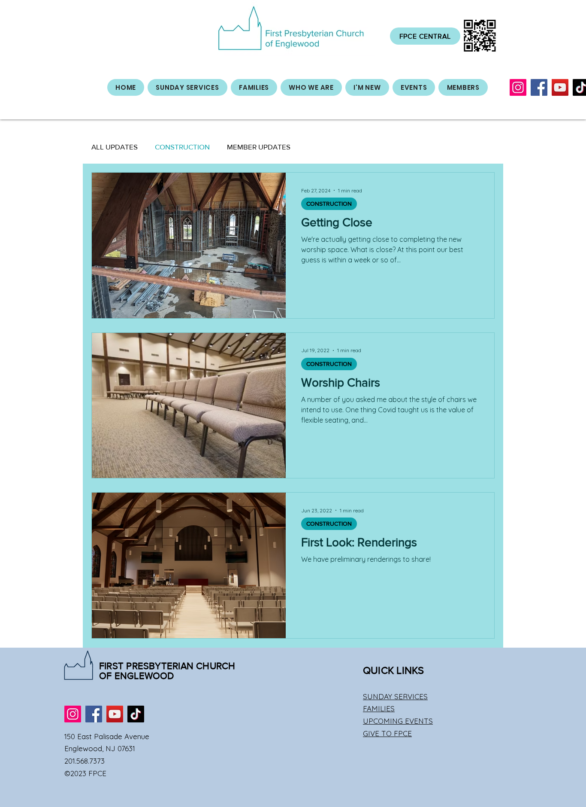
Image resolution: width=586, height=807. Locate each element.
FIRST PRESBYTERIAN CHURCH (167, 666)
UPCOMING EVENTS (398, 720)
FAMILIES (379, 708)
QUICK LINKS (393, 670)
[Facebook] (539, 87)
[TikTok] (135, 714)
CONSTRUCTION (182, 147)
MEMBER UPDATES (258, 147)
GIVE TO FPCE (387, 733)
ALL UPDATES (114, 147)
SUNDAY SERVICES (395, 696)
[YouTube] (560, 87)
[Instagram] (518, 87)
